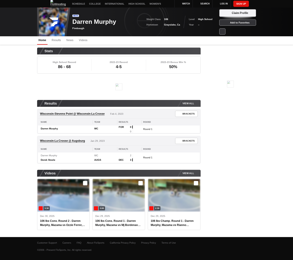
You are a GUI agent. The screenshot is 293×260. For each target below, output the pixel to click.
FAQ (79, 242)
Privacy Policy (148, 242)
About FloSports (95, 242)
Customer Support (47, 242)
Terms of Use (168, 242)
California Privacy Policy (123, 242)
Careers (66, 242)
